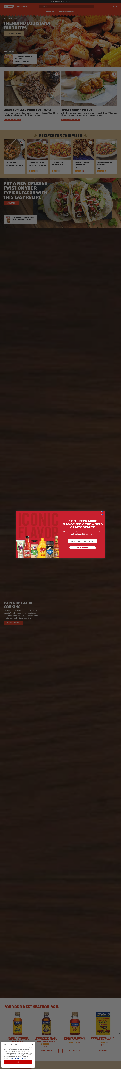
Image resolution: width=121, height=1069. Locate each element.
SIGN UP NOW (82, 547)
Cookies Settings (18, 1062)
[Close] (32, 1044)
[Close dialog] (102, 513)
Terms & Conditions (22, 1058)
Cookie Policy (13, 1058)
